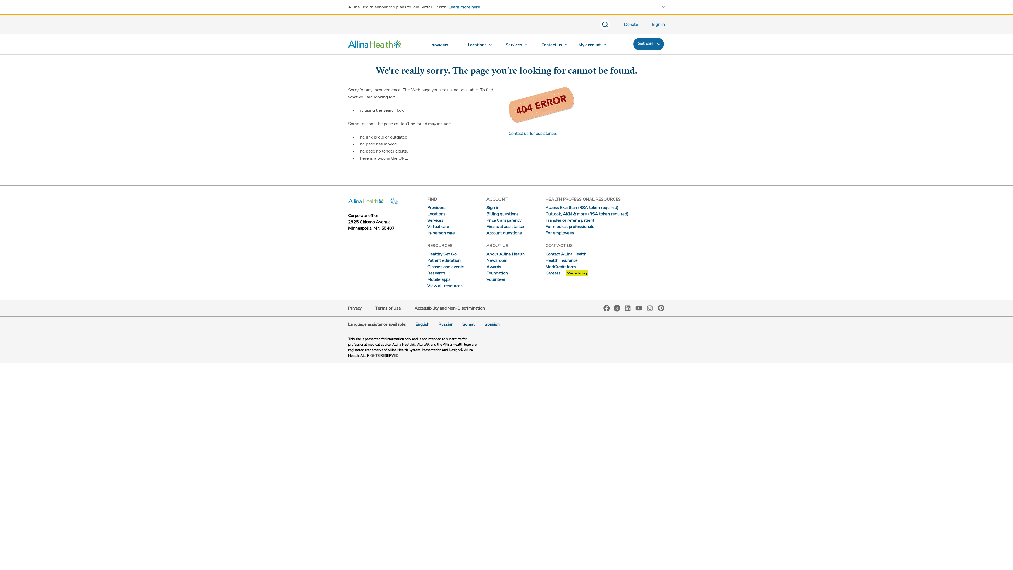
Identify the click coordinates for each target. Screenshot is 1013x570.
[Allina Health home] (374, 45)
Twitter (617, 308)
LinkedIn (628, 308)
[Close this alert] (663, 7)
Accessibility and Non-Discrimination (450, 308)
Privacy (355, 308)
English (422, 324)
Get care (646, 43)
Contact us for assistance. (533, 133)
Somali (469, 324)
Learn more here (464, 7)
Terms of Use (388, 308)
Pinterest (661, 308)
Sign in (658, 24)
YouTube (639, 308)
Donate (631, 24)
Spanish (492, 324)
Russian (445, 324)
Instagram (650, 308)
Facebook (606, 308)
